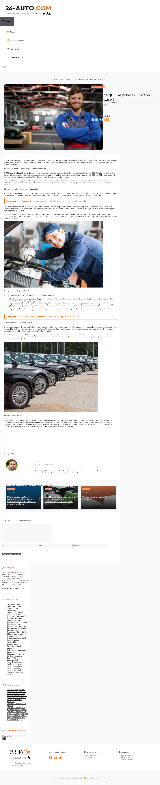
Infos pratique (65, 79)
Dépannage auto (13, 630)
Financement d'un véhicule (17, 632)
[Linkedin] (100, 120)
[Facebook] (93, 120)
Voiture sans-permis (14, 670)
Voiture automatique (14, 666)
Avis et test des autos (14, 614)
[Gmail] (103, 120)
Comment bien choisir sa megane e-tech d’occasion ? (17, 709)
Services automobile (14, 656)
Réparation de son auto (15, 654)
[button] (4, 67)
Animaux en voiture (14, 606)
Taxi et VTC (11, 658)
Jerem (105, 105)
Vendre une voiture (14, 664)
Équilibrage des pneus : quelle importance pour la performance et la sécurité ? (60, 499)
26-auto (56, 79)
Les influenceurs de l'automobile (14, 641)
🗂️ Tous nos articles (15, 40)
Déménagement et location (17, 628)
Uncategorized (12, 660)
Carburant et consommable (17, 616)
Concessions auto (13, 624)
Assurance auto (12, 608)
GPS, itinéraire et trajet (15, 634)
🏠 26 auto (11, 32)
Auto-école (11, 610)
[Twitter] (96, 120)
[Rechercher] (4, 738)
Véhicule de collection (15, 662)
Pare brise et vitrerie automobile (14, 647)
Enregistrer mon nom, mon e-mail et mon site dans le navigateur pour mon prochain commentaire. (40, 550)
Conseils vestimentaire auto (17, 626)
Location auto (12, 644)
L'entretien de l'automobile (16, 638)
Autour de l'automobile (15, 612)
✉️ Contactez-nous (15, 57)
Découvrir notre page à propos (13, 588)
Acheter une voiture (14, 604)
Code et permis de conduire (17, 622)
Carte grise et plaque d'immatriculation (14, 619)
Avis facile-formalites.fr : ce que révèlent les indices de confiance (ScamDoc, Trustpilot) (17, 699)
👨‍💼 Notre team (13, 49)
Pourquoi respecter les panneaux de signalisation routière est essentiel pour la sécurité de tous (21, 500)
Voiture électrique (13, 668)
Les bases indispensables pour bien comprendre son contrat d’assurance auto (16, 692)
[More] (107, 120)
